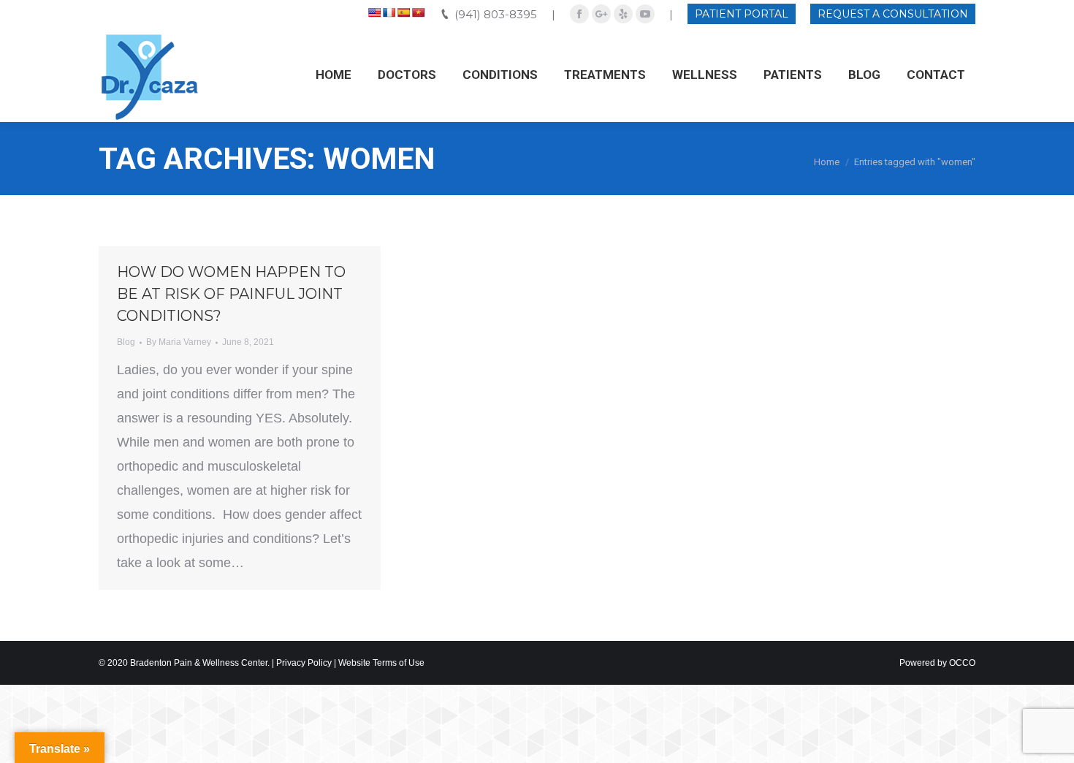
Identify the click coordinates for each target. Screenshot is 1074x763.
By (178, 342)
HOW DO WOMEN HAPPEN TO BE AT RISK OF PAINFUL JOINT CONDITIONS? (231, 293)
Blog (126, 342)
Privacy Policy (304, 663)
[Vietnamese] (417, 12)
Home (826, 161)
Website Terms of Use (381, 663)
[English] (374, 12)
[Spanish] (403, 12)
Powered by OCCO (937, 663)
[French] (388, 12)
